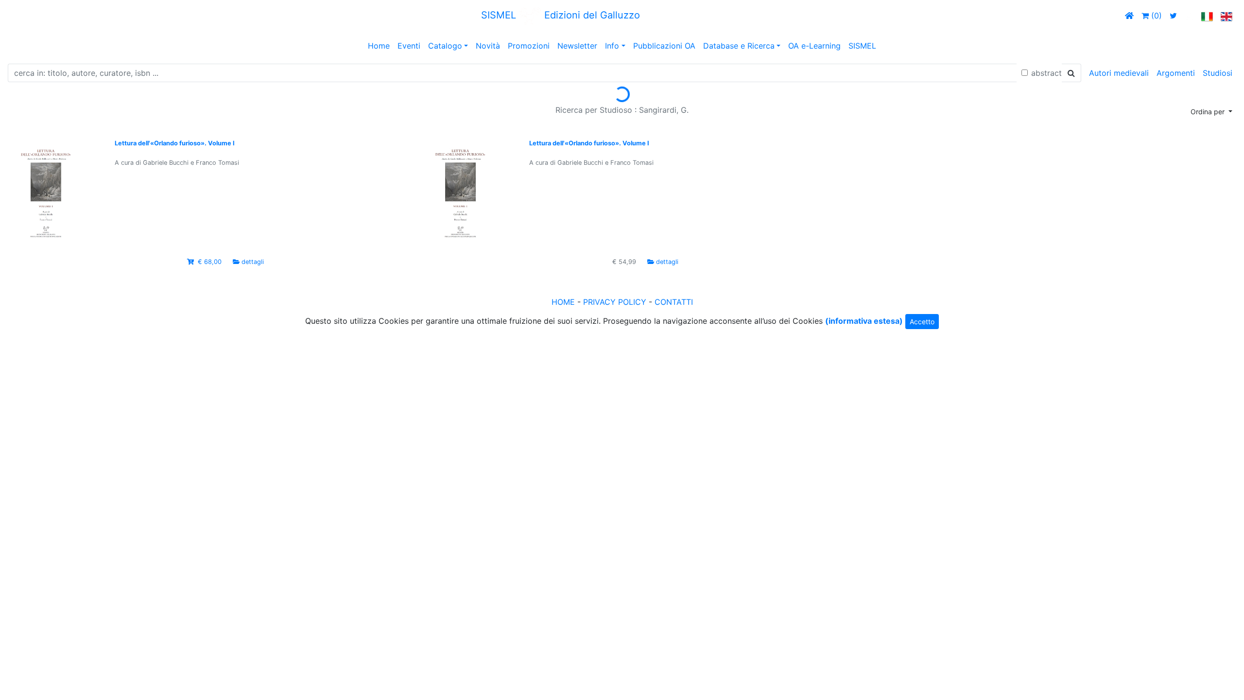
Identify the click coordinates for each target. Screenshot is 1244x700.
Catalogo (445, 46)
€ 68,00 (209, 261)
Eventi (408, 46)
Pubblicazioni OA (664, 46)
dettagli (253, 261)
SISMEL (862, 46)
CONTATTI (674, 302)
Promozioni (529, 46)
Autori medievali (1119, 73)
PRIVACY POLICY (614, 302)
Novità (488, 46)
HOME (563, 302)
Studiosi (1217, 73)
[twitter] (1173, 15)
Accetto (922, 321)
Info (612, 46)
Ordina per (1209, 111)
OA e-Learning (814, 46)
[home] (1129, 15)
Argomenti (1176, 73)
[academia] (1189, 15)
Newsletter (577, 46)
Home (379, 46)
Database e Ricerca (739, 46)
